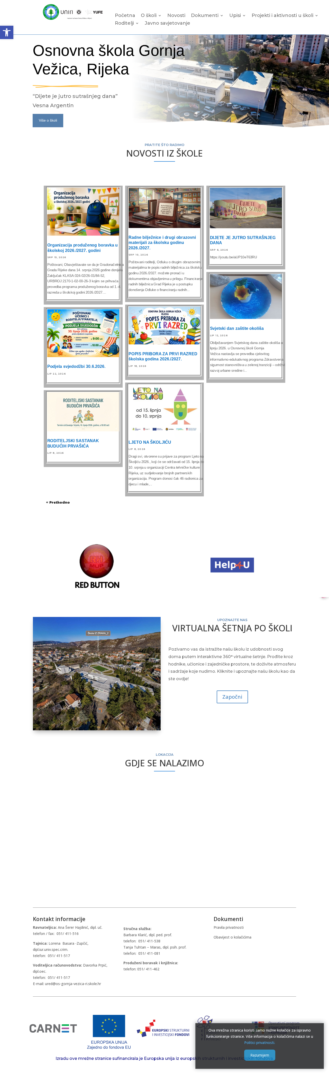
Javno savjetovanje (167, 23)
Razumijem (259, 1055)
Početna (125, 16)
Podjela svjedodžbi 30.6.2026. (76, 366)
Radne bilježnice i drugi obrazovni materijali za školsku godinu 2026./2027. (162, 242)
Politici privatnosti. (259, 1042)
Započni (232, 696)
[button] (6, 32)
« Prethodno (58, 502)
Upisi (235, 16)
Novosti (176, 16)
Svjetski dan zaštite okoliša (237, 328)
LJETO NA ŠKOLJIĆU (150, 442)
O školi (149, 16)
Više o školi (48, 120)
